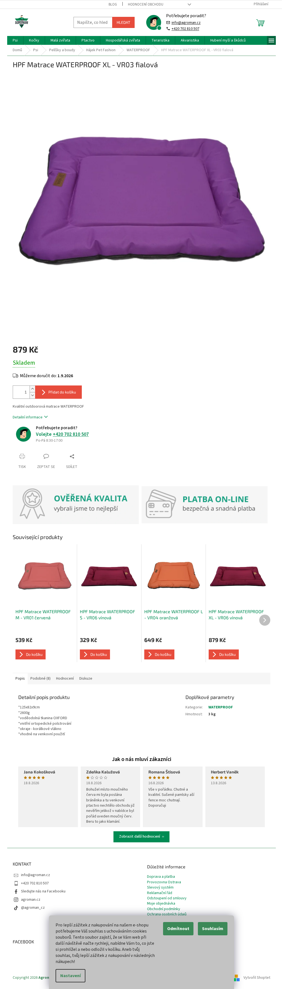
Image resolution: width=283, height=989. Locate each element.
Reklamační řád (159, 893)
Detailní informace (28, 417)
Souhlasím (212, 929)
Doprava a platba (161, 876)
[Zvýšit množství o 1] (32, 389)
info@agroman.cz (186, 22)
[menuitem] (15, 40)
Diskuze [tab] (85, 678)
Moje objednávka (161, 903)
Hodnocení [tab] (65, 678)
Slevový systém (160, 887)
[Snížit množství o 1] (32, 395)
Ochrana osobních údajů (167, 914)
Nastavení (70, 976)
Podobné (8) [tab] (40, 678)
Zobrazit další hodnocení (139, 836)
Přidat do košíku (62, 392)
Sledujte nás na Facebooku (43, 891)
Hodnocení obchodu (145, 4)
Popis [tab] (20, 678)
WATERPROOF (220, 707)
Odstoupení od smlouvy (167, 898)
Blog (113, 4)
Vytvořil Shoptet (256, 977)
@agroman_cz (33, 907)
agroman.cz (30, 899)
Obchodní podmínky (163, 909)
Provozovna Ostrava (164, 882)
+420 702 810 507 (185, 28)
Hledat (123, 22)
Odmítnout (178, 929)
